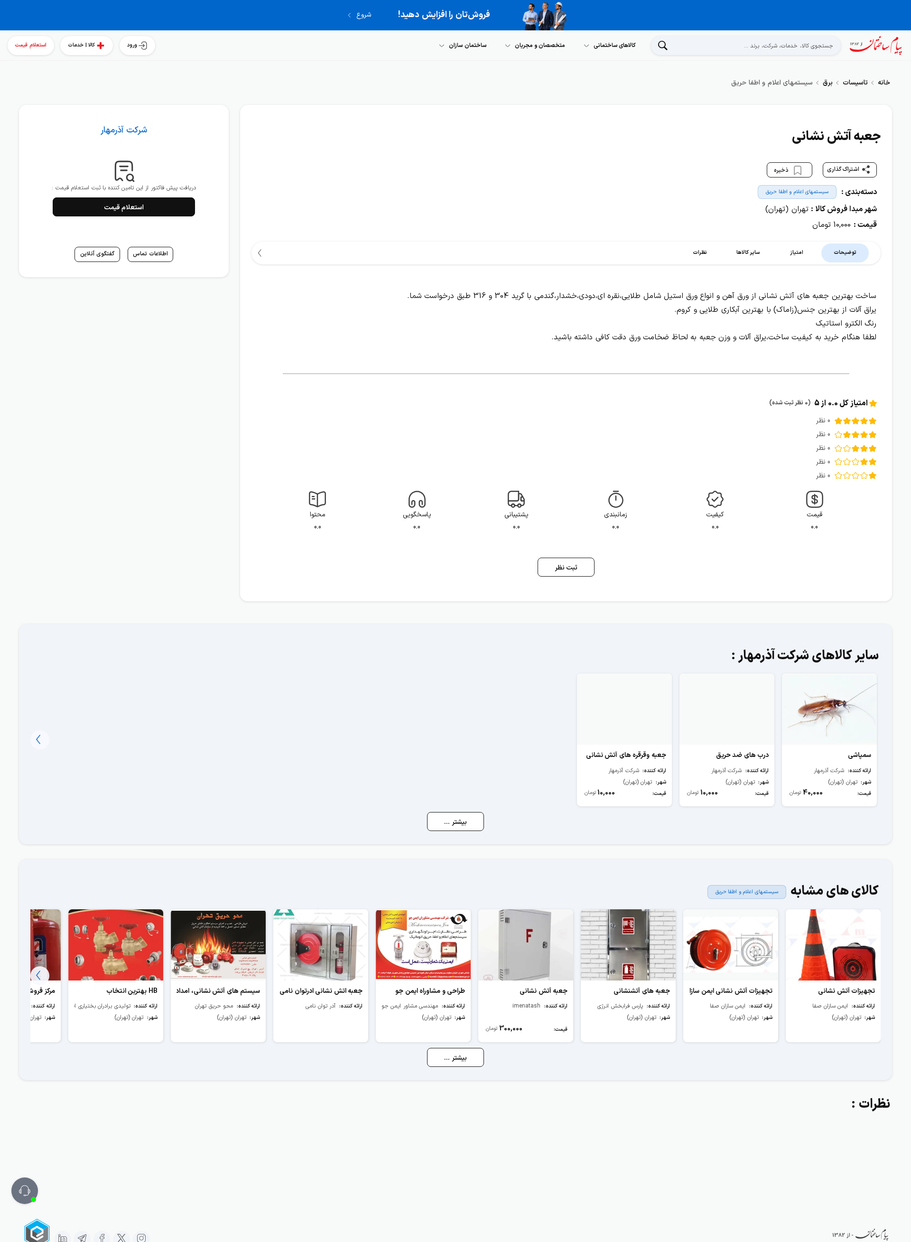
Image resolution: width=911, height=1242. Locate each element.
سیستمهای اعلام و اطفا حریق (797, 192)
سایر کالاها (748, 253)
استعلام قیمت (30, 45)
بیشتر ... (455, 822)
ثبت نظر (566, 568)
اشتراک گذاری (843, 169)
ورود (132, 45)
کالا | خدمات (81, 45)
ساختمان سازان (468, 45)
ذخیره (782, 170)
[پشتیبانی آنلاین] (24, 1190)
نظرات (700, 253)
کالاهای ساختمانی (615, 45)
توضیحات (845, 253)
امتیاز (796, 253)
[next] (261, 253)
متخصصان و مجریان (540, 45)
